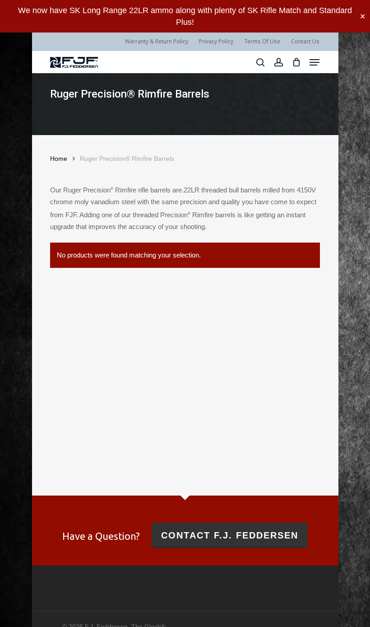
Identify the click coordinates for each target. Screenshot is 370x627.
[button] (314, 62)
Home (58, 158)
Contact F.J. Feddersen (229, 535)
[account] (278, 62)
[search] (260, 62)
